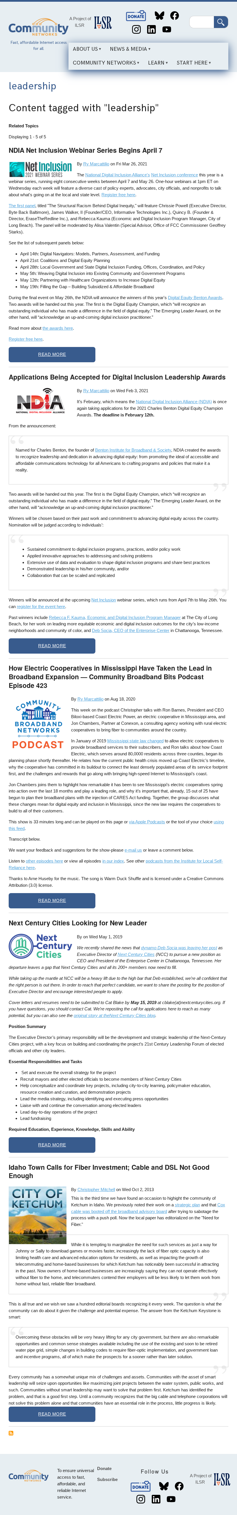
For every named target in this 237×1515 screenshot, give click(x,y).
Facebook (174, 15)
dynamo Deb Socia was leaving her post (179, 947)
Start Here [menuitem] (190, 65)
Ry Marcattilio (96, 163)
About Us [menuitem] (83, 51)
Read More (52, 354)
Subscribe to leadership (11, 1433)
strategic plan (187, 1204)
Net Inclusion (103, 599)
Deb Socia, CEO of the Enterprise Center (130, 630)
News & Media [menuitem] (126, 51)
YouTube (166, 29)
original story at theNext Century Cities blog (114, 1015)
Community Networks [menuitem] (102, 65)
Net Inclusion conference (174, 174)
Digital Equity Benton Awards (195, 297)
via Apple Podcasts (147, 821)
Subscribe (107, 1479)
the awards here (57, 328)
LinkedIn (151, 29)
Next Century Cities (136, 954)
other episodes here (44, 861)
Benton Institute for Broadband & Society (133, 450)
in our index (113, 861)
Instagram (136, 29)
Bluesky (159, 15)
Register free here (118, 194)
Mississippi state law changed (135, 740)
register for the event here (41, 606)
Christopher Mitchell (96, 1189)
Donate (136, 15)
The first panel (22, 205)
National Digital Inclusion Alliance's (117, 174)
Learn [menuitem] (154, 65)
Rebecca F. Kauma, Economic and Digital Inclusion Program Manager (115, 617)
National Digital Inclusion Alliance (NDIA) (174, 401)
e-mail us (133, 850)
